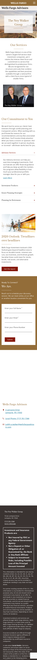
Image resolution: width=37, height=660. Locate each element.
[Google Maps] (18, 377)
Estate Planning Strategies (12, 193)
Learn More (7, 178)
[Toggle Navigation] (34, 3)
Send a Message (10, 524)
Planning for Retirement (11, 200)
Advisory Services (9, 153)
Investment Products (10, 185)
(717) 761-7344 (10, 521)
